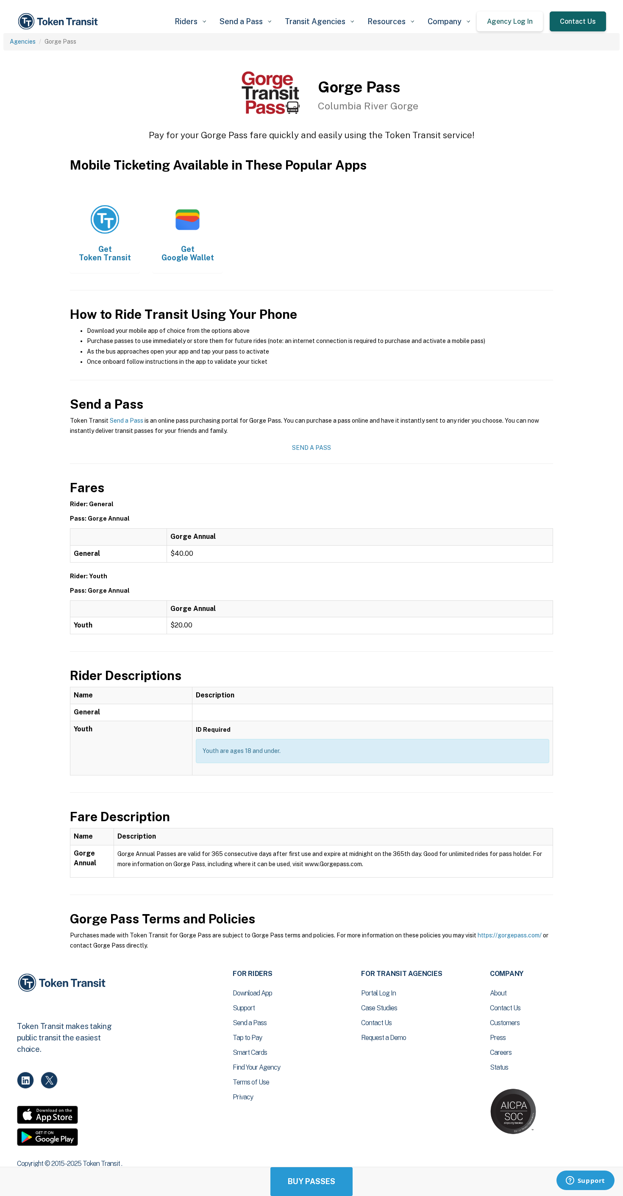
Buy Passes (311, 1181)
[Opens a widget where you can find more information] (585, 1181)
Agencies (23, 41)
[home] (59, 21)
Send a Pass (126, 420)
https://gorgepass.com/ (510, 935)
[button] (190, 21)
